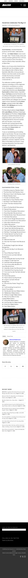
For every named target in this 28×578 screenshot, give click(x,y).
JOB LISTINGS (21, 1)
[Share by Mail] (23, 366)
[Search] (20, 5)
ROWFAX (16, 1)
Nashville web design (13, 552)
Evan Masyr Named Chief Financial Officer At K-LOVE (13, 412)
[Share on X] (11, 366)
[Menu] (24, 5)
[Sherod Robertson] (6, 345)
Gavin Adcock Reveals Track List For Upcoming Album (13, 421)
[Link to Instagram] (25, 557)
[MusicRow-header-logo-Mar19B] (11, 5)
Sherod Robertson (16, 25)
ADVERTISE (11, 1)
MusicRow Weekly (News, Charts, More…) (10, 400)
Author (4, 336)
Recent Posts (10, 336)
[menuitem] (20, 5)
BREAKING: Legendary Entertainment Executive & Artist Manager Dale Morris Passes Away (13, 392)
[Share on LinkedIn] (17, 366)
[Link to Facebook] (20, 557)
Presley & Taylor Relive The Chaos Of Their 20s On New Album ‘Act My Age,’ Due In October (13, 425)
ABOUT (5, 1)
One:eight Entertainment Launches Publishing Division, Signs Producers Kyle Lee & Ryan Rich (13, 405)
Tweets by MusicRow (7, 540)
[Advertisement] (13, 443)
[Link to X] (23, 557)
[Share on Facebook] (5, 366)
